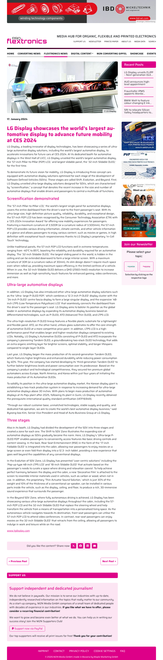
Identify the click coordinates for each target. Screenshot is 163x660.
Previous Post (19, 561)
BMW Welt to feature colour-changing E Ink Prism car (137, 101)
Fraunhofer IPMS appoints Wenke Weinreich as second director (136, 92)
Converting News (29, 54)
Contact (58, 651)
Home (10, 54)
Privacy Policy (79, 651)
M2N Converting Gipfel (112, 54)
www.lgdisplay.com (18, 531)
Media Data (139, 41)
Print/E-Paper (111, 41)
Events (151, 54)
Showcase (136, 54)
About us (126, 41)
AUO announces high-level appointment (137, 83)
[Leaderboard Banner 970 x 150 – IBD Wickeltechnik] (81, 11)
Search (152, 41)
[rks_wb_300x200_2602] (139, 136)
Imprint (43, 651)
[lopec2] (139, 196)
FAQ (122, 651)
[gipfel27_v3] (139, 224)
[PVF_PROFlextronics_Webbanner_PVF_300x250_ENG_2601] (139, 167)
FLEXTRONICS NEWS (55, 54)
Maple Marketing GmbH (106, 657)
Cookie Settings (104, 651)
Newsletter (95, 41)
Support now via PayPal (28, 629)
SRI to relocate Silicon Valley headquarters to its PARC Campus (137, 111)
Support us (79, 41)
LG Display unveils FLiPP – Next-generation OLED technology (138, 73)
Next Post (108, 561)
